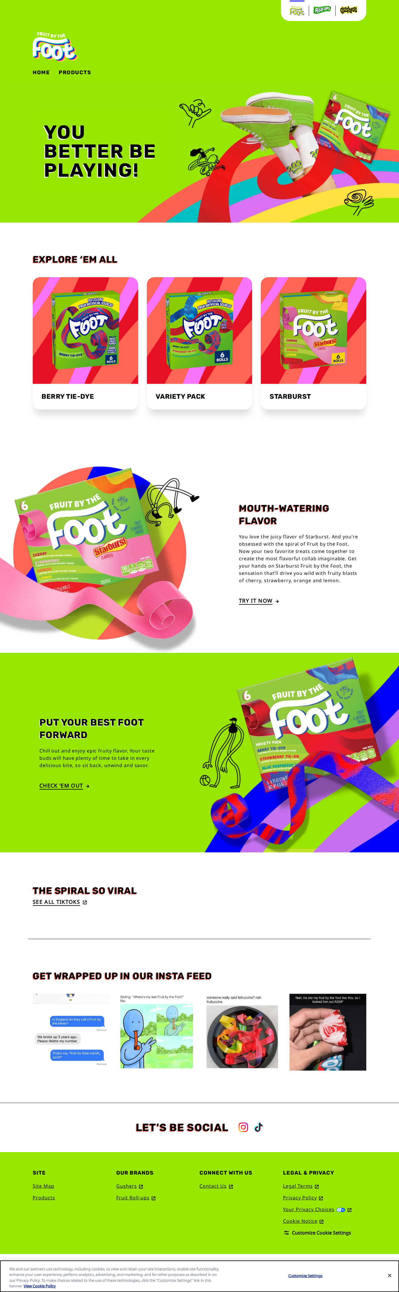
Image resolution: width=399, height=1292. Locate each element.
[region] (199, 1276)
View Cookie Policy (40, 1285)
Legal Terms (301, 1186)
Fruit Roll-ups (136, 1197)
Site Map (43, 1186)
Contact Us (216, 1186)
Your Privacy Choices (317, 1209)
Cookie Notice (303, 1221)
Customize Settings (305, 1275)
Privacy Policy (303, 1197)
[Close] (389, 1275)
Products (44, 1197)
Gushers (129, 1186)
